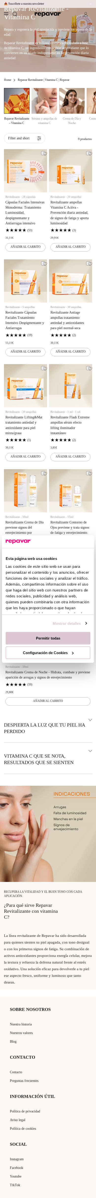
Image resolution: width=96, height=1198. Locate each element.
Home (7, 80)
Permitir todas (48, 638)
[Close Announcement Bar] (89, 3)
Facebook (16, 1168)
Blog (13, 1041)
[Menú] (6, 14)
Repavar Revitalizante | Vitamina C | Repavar (43, 80)
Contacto (16, 1072)
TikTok (15, 1185)
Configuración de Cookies (45, 653)
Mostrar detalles (67, 623)
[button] (14, 14)
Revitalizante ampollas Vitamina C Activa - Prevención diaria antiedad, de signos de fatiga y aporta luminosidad (69, 212)
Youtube (15, 1176)
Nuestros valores (21, 1033)
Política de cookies (23, 1128)
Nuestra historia (21, 1024)
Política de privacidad (25, 1111)
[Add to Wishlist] (43, 153)
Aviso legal (17, 1120)
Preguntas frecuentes (24, 1081)
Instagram (17, 1159)
